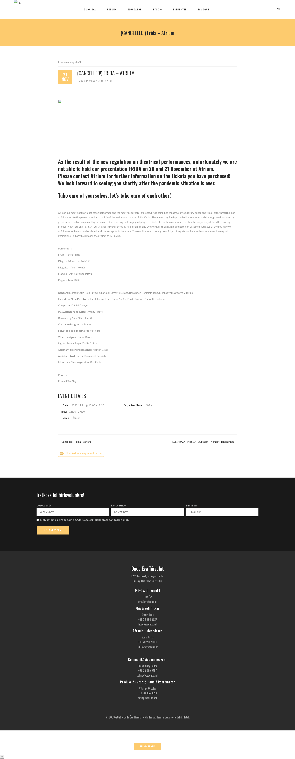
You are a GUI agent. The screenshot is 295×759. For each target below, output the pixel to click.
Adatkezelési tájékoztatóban (94, 519)
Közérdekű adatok (180, 717)
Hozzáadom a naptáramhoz (81, 453)
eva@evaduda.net (147, 602)
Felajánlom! (147, 746)
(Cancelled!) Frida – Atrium (76, 441)
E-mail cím (192, 505)
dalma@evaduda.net (147, 675)
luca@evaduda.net (147, 624)
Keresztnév (118, 505)
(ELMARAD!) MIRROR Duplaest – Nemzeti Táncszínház (203, 441)
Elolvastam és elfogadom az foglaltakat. (84, 519)
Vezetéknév (44, 505)
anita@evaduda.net (147, 647)
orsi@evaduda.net (147, 698)
